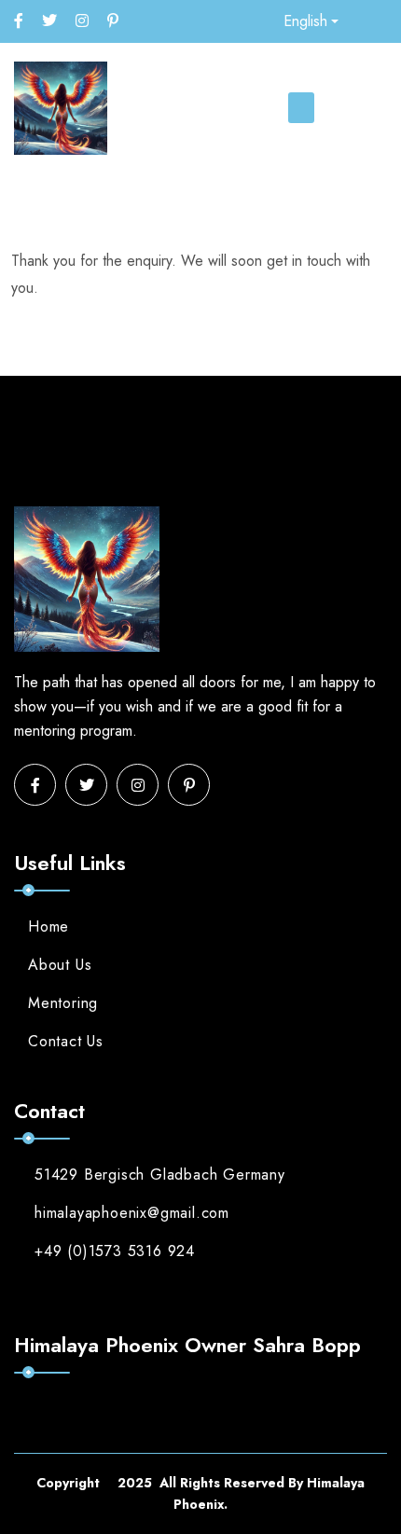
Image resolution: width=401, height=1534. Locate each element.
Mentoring (63, 1003)
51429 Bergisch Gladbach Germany (160, 1174)
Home (48, 926)
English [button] (305, 21)
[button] (301, 107)
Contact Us (66, 1041)
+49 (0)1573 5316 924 (115, 1251)
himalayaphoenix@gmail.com (132, 1212)
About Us (59, 964)
